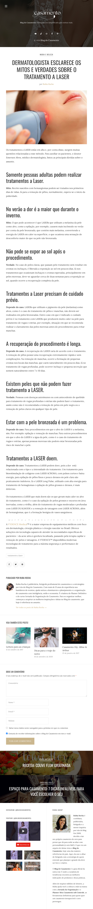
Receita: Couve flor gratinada (47, 765)
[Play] (23, 831)
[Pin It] (22, 564)
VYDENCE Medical (17, 524)
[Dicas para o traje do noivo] (46, 637)
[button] (14, 856)
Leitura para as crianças (18, 646)
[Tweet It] (16, 564)
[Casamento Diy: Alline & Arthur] (74, 635)
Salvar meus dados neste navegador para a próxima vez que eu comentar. (38, 728)
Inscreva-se (24, 845)
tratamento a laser (15, 555)
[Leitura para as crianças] (18, 635)
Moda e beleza (46, 54)
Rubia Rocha (48, 84)
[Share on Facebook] (9, 564)
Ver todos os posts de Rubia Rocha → (31, 607)
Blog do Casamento (50, 40)
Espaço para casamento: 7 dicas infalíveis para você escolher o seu (46, 791)
